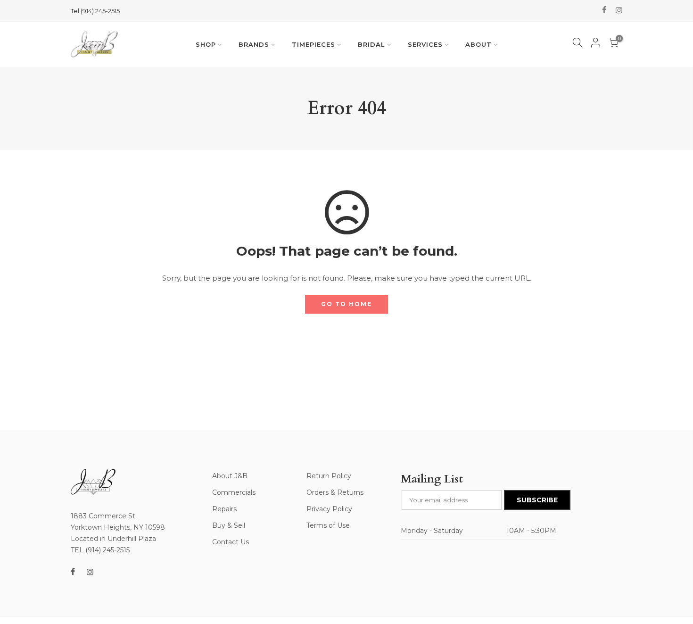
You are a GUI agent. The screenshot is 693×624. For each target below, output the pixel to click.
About (478, 44)
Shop (206, 44)
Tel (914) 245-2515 (95, 11)
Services (425, 44)
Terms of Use (328, 525)
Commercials (234, 492)
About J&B (230, 476)
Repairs (224, 509)
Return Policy (328, 476)
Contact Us (230, 542)
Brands (254, 44)
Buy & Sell (228, 525)
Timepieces (313, 44)
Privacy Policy (329, 509)
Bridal (371, 44)
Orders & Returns (334, 492)
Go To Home (346, 304)
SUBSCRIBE (537, 500)
